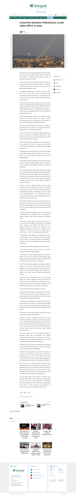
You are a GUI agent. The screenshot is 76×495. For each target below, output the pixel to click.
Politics (15, 17)
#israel (21, 392)
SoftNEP (64, 493)
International (50, 17)
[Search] (65, 17)
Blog (45, 17)
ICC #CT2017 (60, 470)
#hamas (25, 392)
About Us (51, 474)
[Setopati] (18, 471)
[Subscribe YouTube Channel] (65, 14)
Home (51, 470)
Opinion (41, 17)
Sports (36, 17)
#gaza (29, 392)
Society (20, 17)
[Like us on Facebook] (61, 14)
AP (24, 31)
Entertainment (31, 17)
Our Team (60, 481)
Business (24, 17)
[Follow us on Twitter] (63, 14)
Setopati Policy (52, 476)
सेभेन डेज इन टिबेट (61, 472)
